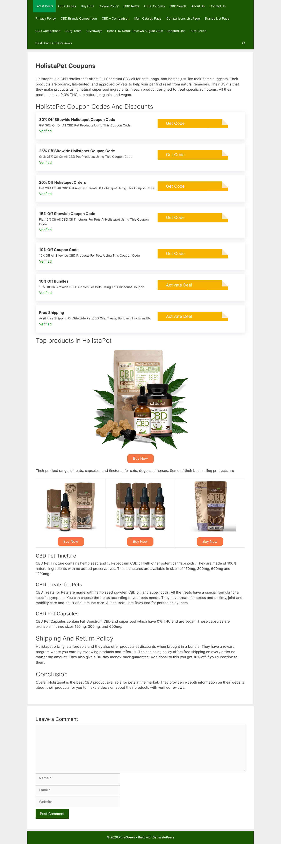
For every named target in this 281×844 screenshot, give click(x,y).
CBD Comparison (47, 31)
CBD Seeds (178, 6)
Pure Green (198, 31)
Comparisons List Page (183, 18)
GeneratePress (163, 837)
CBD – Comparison (115, 18)
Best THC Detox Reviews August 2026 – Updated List (146, 31)
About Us (198, 6)
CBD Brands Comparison (79, 18)
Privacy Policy (45, 18)
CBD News (131, 6)
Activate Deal (179, 285)
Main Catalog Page (147, 18)
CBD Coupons (154, 6)
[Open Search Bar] (243, 43)
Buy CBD (87, 6)
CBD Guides (67, 6)
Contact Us (218, 6)
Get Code (175, 123)
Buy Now (140, 458)
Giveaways (94, 31)
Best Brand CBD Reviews (53, 43)
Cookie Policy (109, 6)
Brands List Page (217, 18)
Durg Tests (73, 31)
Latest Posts (44, 6)
